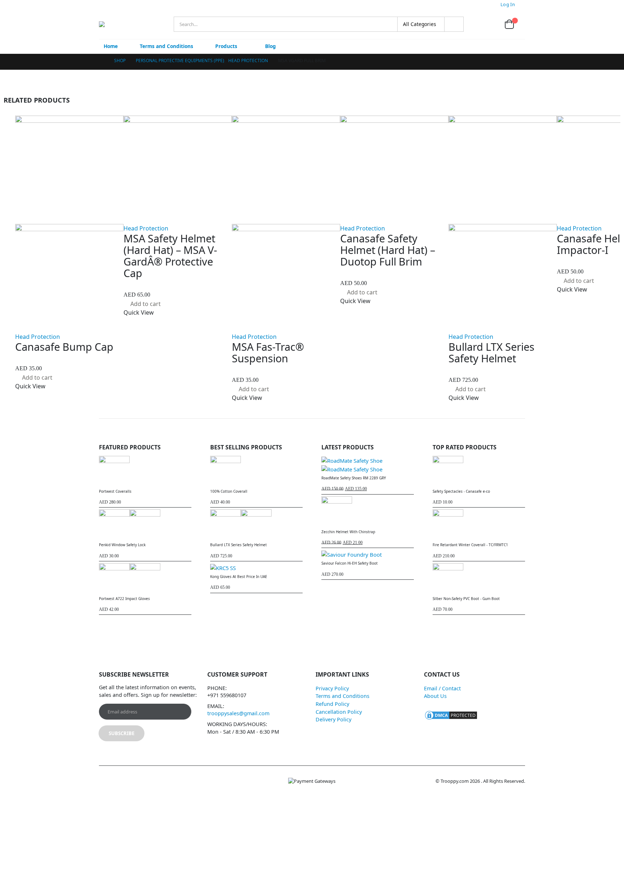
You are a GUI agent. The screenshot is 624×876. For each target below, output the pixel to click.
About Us (435, 695)
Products (226, 46)
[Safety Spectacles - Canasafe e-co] (479, 471)
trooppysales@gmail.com (238, 713)
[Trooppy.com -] (119, 24)
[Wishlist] (491, 24)
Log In (507, 4)
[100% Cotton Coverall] (256, 471)
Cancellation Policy (339, 711)
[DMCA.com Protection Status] (451, 714)
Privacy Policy (332, 688)
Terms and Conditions (166, 46)
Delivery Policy (333, 719)
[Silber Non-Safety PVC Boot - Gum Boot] (479, 578)
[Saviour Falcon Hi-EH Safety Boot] (367, 554)
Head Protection (37, 337)
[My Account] (474, 24)
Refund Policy (332, 703)
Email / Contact (442, 688)
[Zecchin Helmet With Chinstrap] (367, 511)
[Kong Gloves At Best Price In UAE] (256, 567)
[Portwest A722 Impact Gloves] (145, 578)
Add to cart (37, 377)
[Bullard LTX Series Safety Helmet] (256, 524)
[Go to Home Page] (101, 60)
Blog (270, 46)
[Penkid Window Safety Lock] (145, 524)
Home (111, 46)
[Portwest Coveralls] (145, 471)
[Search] (454, 24)
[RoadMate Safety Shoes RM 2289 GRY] (367, 464)
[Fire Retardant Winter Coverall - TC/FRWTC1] (479, 524)
